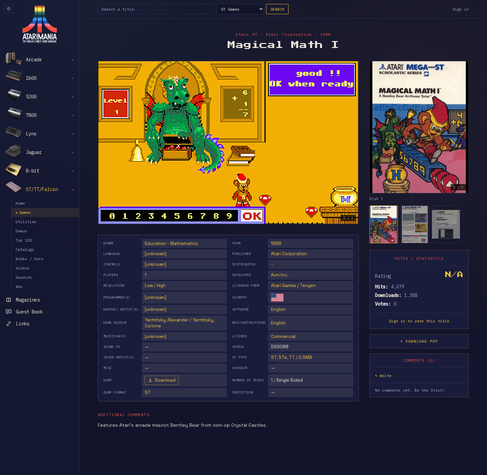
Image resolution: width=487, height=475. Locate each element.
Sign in (461, 9)
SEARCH (277, 9)
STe (283, 357)
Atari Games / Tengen (293, 285)
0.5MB (305, 357)
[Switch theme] (8, 8)
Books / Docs (29, 258)
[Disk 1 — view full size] (419, 127)
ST (274, 357)
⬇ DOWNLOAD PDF (419, 341)
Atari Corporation (289, 254)
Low (149, 285)
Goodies (24, 277)
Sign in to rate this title (419, 320)
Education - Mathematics (171, 243)
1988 (276, 243)
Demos (21, 230)
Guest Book (29, 312)
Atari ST (246, 34)
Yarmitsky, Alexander (167, 320)
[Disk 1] (383, 224)
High (161, 285)
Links (22, 324)
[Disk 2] (415, 224)
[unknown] (155, 254)
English (278, 309)
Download (165, 380)
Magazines (28, 300)
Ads (19, 286)
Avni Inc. (279, 275)
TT (292, 357)
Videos (22, 267)
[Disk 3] (446, 224)
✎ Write (383, 375)
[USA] (277, 297)
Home (20, 203)
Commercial (283, 336)
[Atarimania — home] (39, 24)
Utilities (26, 221)
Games (23, 212)
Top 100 (24, 240)
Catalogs (25, 249)
